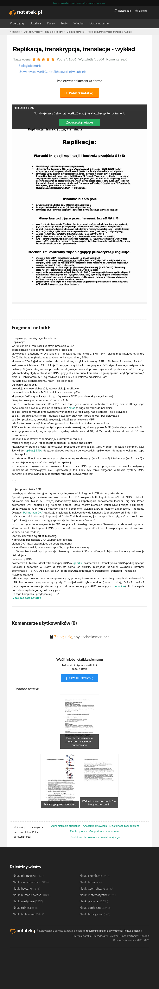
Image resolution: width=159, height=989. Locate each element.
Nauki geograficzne (92, 888)
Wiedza (78, 23)
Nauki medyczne (24, 901)
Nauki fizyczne (22, 888)
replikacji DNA (33, 450)
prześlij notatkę (80, 678)
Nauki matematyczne (94, 895)
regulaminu (92, 930)
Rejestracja (124, 10)
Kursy (51, 23)
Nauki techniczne (24, 914)
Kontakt (144, 935)
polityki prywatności (111, 930)
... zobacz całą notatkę (26, 597)
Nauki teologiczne (91, 914)
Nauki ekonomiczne (26, 882)
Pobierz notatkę (81, 93)
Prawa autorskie (82, 935)
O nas (122, 935)
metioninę (119, 586)
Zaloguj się (63, 637)
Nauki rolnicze (22, 907)
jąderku (77, 562)
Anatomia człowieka (95, 825)
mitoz (72, 407)
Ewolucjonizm (78, 831)
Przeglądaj (17, 23)
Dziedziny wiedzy (25, 867)
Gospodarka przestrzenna (104, 831)
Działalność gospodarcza (124, 825)
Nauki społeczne (90, 907)
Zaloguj (142, 10)
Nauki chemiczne (91, 875)
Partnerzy (133, 935)
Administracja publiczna (65, 825)
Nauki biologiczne (24, 875)
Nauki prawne (89, 901)
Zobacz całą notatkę (79, 122)
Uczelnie (35, 23)
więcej (103, 3)
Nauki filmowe (89, 882)
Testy (64, 23)
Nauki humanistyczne (27, 895)
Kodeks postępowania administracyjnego (95, 837)
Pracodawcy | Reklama (105, 935)
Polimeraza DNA (33, 512)
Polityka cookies (133, 930)
